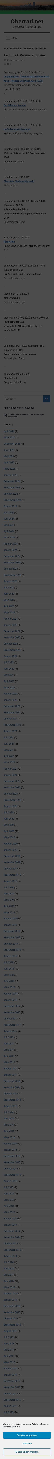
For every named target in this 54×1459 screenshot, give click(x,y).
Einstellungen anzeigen (27, 1451)
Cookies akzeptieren (27, 1435)
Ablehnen (27, 1443)
